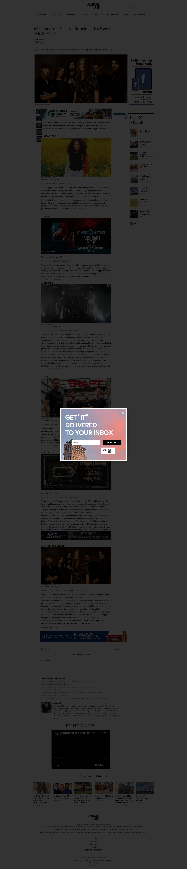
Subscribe (111, 442)
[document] (93, 434)
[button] (122, 412)
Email (69, 442)
